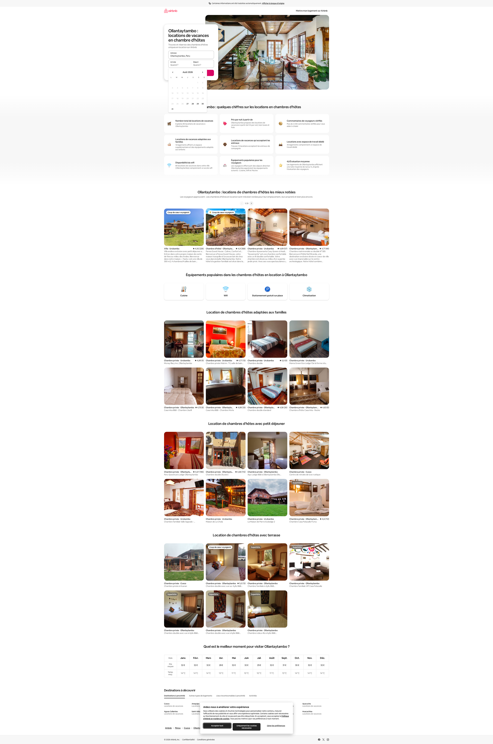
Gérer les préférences (276, 726)
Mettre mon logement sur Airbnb (312, 10)
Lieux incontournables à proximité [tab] (230, 696)
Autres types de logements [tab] (200, 696)
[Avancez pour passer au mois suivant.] (202, 72)
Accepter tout (217, 726)
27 (188, 104)
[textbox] (179, 64)
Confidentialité (188, 739)
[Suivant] (251, 203)
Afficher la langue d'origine (273, 3)
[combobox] (191, 55)
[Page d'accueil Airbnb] (170, 11)
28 (193, 104)
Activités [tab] (253, 696)
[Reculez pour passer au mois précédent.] (173, 72)
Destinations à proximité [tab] (174, 696)
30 (203, 104)
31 (172, 109)
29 (198, 104)
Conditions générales (206, 739)
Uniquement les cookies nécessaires (246, 727)
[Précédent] (242, 203)
